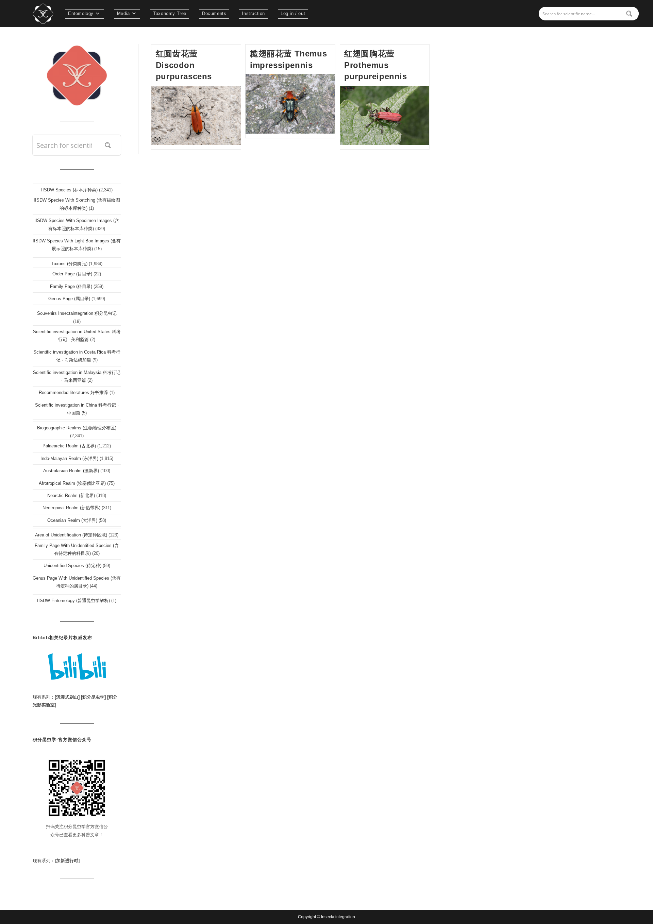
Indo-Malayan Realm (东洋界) (69, 458)
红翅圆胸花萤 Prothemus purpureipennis (375, 65)
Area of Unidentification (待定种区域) (71, 534)
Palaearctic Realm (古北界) (69, 445)
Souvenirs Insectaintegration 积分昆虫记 (77, 313)
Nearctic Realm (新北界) (71, 495)
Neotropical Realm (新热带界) (71, 507)
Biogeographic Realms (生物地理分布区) (76, 427)
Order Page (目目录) (72, 273)
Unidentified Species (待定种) (72, 565)
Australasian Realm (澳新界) (71, 470)
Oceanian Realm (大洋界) (72, 520)
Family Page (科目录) (71, 286)
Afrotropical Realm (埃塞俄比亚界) (72, 483)
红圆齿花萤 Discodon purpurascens (184, 65)
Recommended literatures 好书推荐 (73, 392)
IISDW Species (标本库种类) (69, 189)
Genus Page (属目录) (69, 298)
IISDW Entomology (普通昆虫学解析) (73, 600)
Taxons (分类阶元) (69, 263)
